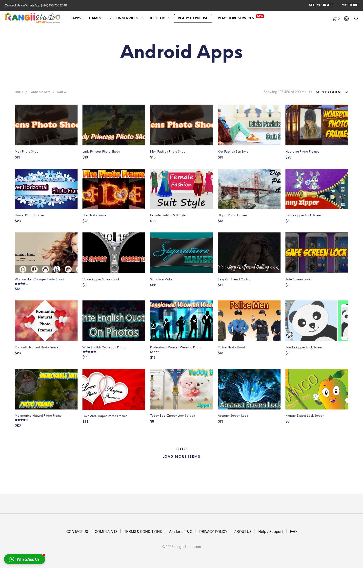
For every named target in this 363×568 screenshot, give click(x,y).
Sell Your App (321, 5)
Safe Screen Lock (297, 279)
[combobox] (332, 92)
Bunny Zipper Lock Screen (304, 215)
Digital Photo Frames (232, 215)
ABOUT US (242, 531)
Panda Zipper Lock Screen (304, 347)
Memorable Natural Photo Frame (38, 415)
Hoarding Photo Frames (302, 151)
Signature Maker (162, 279)
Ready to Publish (193, 18)
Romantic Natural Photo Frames (37, 347)
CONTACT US (77, 531)
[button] (24, 559)
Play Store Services (236, 18)
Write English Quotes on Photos (104, 347)
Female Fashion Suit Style (168, 215)
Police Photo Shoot (231, 347)
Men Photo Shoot (27, 151)
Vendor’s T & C (180, 531)
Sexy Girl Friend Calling (234, 279)
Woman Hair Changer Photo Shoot (39, 279)
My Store (350, 5)
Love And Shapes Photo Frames (104, 416)
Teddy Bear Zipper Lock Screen (172, 415)
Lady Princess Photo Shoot (101, 151)
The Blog (157, 18)
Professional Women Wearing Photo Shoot (176, 350)
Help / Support (270, 531)
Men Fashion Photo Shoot (168, 151)
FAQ (293, 531)
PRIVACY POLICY (213, 531)
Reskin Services (123, 18)
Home (19, 92)
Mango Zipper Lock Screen (304, 415)
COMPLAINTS (106, 531)
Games (95, 18)
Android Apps (40, 92)
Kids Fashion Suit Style (233, 151)
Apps (76, 18)
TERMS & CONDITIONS (143, 531)
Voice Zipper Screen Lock (101, 279)
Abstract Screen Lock (233, 415)
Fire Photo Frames (95, 215)
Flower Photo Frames (29, 215)
